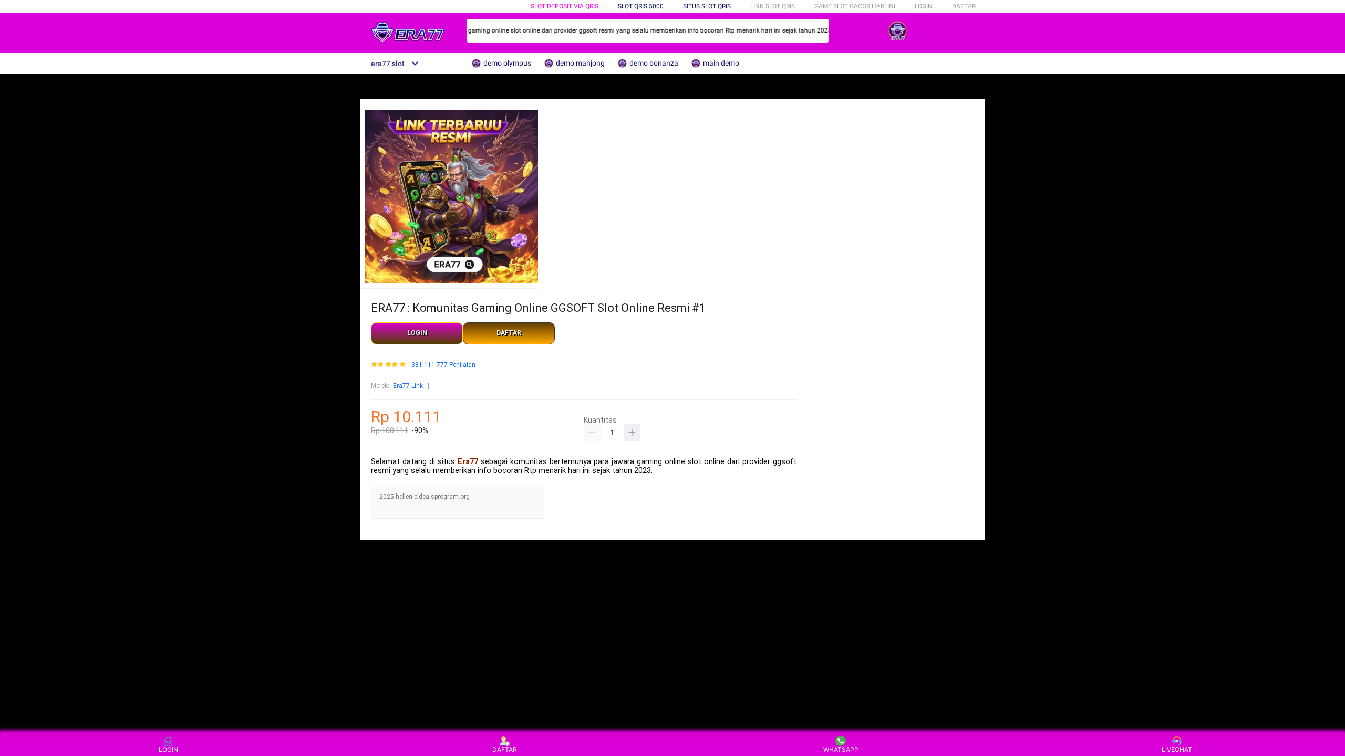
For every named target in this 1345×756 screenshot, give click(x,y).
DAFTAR (964, 6)
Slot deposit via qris (564, 6)
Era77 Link (408, 386)
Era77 (468, 461)
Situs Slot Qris (707, 6)
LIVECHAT (1177, 749)
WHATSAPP (840, 749)
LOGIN (924, 6)
